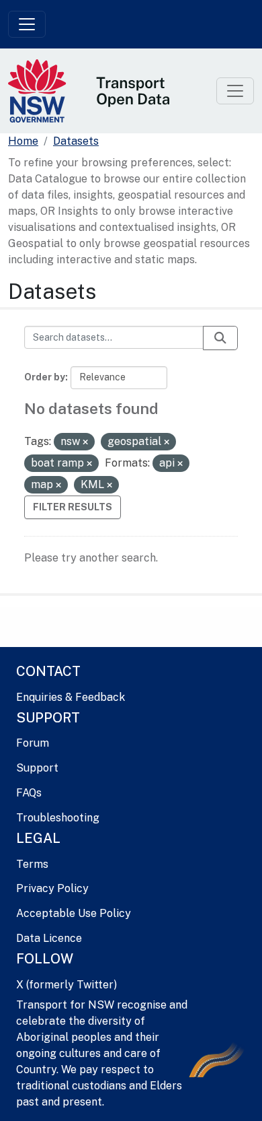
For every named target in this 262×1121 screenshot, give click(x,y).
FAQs (29, 792)
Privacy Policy (52, 888)
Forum (32, 743)
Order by (44, 377)
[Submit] (220, 338)
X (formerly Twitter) (66, 984)
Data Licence (49, 938)
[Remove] (85, 442)
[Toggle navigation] (27, 24)
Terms (32, 864)
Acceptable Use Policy (73, 913)
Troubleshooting (57, 817)
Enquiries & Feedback (70, 697)
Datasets (76, 141)
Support (37, 767)
